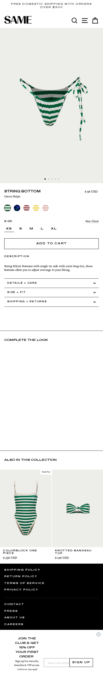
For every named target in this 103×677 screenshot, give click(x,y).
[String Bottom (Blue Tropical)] (17, 208)
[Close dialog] (98, 634)
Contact (14, 604)
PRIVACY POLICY (21, 589)
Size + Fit (16, 292)
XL (54, 229)
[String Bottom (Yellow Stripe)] (36, 208)
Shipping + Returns (27, 301)
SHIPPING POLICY (22, 570)
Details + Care (22, 283)
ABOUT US (14, 617)
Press (11, 611)
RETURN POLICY (21, 576)
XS (9, 229)
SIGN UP (81, 662)
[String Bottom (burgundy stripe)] (26, 208)
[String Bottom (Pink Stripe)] (45, 208)
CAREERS (14, 624)
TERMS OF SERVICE (24, 583)
